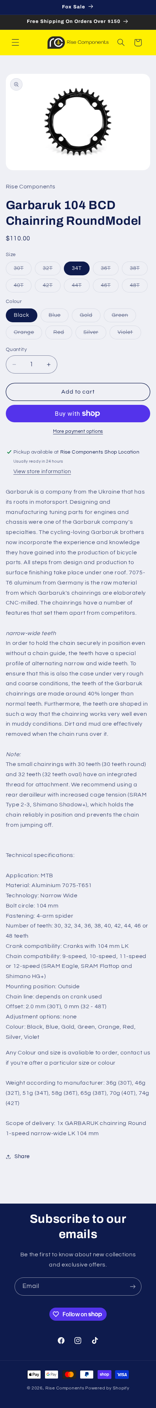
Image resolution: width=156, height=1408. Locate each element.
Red (62, 334)
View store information (42, 471)
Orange (28, 334)
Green (124, 317)
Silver (94, 334)
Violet (129, 334)
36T (110, 270)
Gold (90, 317)
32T (52, 270)
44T (81, 287)
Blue (59, 317)
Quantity (16, 349)
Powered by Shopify (107, 1388)
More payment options (78, 431)
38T (139, 270)
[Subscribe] (132, 1286)
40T (23, 287)
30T (23, 270)
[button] (15, 42)
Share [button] (22, 1156)
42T (52, 287)
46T (110, 287)
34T (77, 268)
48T (139, 287)
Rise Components (64, 1388)
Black (21, 315)
